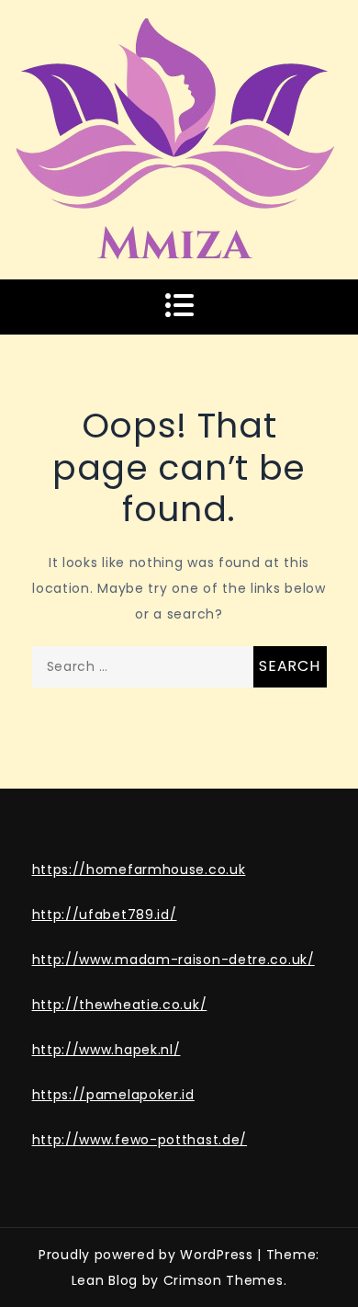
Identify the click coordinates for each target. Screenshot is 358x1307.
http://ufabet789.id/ (104, 914)
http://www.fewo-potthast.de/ (140, 1140)
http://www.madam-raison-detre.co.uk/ (173, 959)
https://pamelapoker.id (113, 1094)
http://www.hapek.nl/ (106, 1049)
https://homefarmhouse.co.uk (139, 869)
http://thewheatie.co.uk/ (119, 1004)
